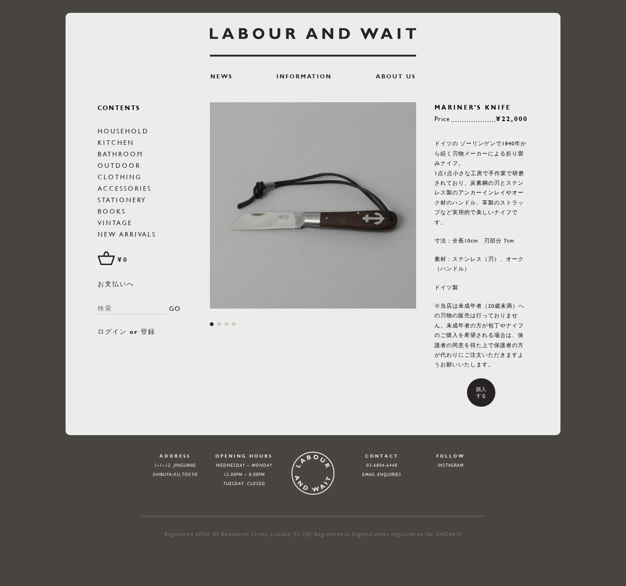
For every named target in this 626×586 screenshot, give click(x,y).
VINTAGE (115, 222)
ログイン (112, 331)
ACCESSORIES (125, 188)
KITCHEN (116, 142)
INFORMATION (304, 76)
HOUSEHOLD (123, 131)
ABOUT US (396, 76)
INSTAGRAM (451, 465)
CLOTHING (120, 176)
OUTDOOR (119, 165)
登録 (148, 331)
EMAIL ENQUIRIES (381, 474)
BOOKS (112, 211)
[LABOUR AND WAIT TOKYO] (313, 42)
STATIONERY (122, 199)
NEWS (221, 76)
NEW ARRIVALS (127, 234)
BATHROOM (120, 153)
